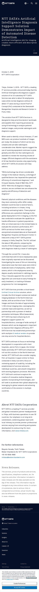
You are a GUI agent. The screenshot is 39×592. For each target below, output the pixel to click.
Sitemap (4, 564)
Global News (11, 507)
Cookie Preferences (19, 583)
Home (3, 507)
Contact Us (23, 564)
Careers (4, 546)
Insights (4, 537)
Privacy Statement (25, 567)
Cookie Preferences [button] (31, 578)
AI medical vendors (19, 333)
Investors (5, 550)
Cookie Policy (9, 579)
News (3, 554)
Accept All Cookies (19, 587)
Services (4, 533)
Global (10, 523)
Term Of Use (5, 567)
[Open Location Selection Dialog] (26, 3)
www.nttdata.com (21, 431)
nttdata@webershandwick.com (13, 457)
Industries (5, 529)
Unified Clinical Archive (11, 292)
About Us (5, 542)
